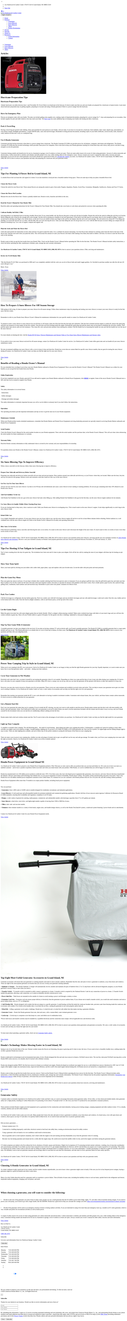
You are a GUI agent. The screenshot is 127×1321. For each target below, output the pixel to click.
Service (6, 30)
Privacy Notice (5, 1270)
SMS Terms (4, 1280)
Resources (7, 35)
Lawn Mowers (12, 23)
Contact (10, 38)
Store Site (7, 8)
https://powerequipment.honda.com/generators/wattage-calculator (106, 1201)
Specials (6, 31)
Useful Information (13, 36)
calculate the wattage (63, 156)
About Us (7, 33)
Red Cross (47, 119)
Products (7, 19)
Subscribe (4, 1243)
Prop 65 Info (4, 1283)
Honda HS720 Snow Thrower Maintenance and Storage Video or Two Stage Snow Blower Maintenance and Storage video (64, 335)
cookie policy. (77, 1289)
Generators (11, 21)
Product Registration (14, 28)
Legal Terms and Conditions (9, 1277)
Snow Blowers (12, 25)
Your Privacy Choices (7, 1274)
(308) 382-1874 (9, 6)
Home (6, 18)
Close (3, 1319)
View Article (4, 168)
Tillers (10, 26)
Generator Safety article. (45, 1033)
